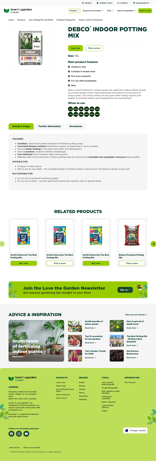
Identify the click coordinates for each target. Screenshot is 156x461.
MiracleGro (83, 396)
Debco (81, 392)
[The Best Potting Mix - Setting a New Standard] (117, 341)
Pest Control (61, 398)
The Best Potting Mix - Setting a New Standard (137, 339)
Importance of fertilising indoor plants (27, 346)
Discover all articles (135, 314)
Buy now (77, 48)
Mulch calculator (109, 402)
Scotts (82, 382)
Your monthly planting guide (108, 383)
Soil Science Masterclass (133, 352)
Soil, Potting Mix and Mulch (65, 390)
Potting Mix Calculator (107, 397)
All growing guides (110, 388)
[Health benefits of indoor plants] (75, 326)
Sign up (124, 289)
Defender (83, 399)
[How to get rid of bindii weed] (117, 326)
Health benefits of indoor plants (94, 322)
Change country (138, 430)
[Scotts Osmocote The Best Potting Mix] (23, 235)
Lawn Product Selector (108, 406)
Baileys (82, 386)
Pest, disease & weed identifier (110, 392)
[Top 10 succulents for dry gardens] (75, 341)
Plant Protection (63, 394)
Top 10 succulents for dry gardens (94, 337)
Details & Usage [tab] (21, 126)
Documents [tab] (75, 126)
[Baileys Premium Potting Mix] (132, 235)
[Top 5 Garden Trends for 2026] (75, 356)
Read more (18, 356)
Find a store (94, 48)
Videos (105, 411)
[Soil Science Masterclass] (117, 356)
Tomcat (82, 389)
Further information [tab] (50, 126)
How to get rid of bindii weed (135, 322)
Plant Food (60, 386)
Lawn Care (60, 382)
